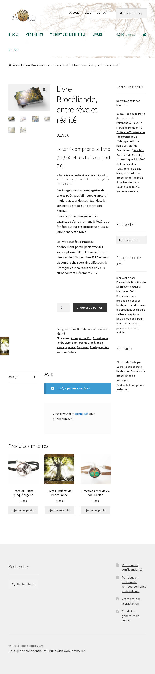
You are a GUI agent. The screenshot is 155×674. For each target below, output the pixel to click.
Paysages (83, 347)
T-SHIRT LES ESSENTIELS (68, 34)
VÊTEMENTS (34, 34)
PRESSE (13, 50)
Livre (68, 342)
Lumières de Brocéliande (87, 342)
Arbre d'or (85, 338)
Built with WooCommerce (67, 651)
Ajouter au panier (90, 307)
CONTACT (102, 13)
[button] (44, 90)
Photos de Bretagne (128, 362)
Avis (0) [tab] (13, 377)
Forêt (60, 342)
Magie (60, 347)
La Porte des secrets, (129, 366)
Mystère (70, 347)
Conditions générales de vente (130, 615)
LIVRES (97, 34)
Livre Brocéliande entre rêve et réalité (48, 65)
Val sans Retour (66, 352)
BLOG (88, 13)
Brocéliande (100, 338)
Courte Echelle (125, 187)
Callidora (123, 168)
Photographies (99, 347)
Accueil (17, 65)
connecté (81, 414)
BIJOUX (13, 34)
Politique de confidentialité (27, 651)
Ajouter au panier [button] (23, 510)
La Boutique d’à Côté (131, 159)
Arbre (74, 338)
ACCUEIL (74, 13)
